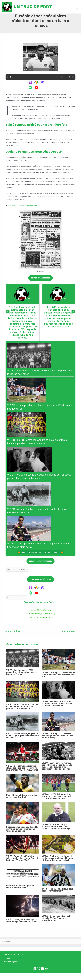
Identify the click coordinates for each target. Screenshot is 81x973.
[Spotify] (31, 87)
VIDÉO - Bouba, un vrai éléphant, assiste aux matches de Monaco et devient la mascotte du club (57, 858)
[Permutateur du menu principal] (77, 7)
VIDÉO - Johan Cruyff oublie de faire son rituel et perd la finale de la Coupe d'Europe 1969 (22, 858)
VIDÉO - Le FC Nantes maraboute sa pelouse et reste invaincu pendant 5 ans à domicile (22, 706)
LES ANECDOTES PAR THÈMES (40, 561)
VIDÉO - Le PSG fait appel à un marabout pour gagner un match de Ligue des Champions (57, 796)
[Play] (8, 77)
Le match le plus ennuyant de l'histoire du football (20, 886)
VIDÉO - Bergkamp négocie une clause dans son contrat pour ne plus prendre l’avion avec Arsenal (22, 768)
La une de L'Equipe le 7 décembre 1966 (22, 205)
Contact (6, 958)
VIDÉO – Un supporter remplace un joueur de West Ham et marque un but (58, 675)
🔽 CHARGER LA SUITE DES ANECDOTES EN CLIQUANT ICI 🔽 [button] (40, 552)
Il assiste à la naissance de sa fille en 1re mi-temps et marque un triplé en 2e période (22, 829)
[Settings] (72, 77)
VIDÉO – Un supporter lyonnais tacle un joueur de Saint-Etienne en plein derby (57, 736)
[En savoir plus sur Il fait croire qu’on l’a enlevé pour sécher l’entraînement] (58, 875)
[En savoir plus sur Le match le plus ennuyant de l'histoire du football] (22, 873)
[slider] (32, 77)
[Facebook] (34, 968)
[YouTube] (37, 87)
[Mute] (61, 77)
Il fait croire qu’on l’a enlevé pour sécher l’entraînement (57, 890)
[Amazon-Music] (43, 82)
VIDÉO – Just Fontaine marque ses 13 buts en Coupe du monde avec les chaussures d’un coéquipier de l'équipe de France (57, 766)
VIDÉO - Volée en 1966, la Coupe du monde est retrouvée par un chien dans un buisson (57, 703)
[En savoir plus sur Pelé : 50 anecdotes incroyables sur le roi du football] (22, 783)
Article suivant (70, 631)
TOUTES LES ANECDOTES (40, 278)
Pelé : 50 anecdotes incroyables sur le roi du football (21, 796)
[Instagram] (42, 968)
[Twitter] (38, 968)
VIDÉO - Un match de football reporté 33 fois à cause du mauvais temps (56, 918)
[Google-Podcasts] (37, 82)
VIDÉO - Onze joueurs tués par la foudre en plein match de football (22, 920)
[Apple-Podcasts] (31, 82)
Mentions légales (10, 961)
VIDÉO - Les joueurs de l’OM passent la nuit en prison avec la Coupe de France (21, 672)
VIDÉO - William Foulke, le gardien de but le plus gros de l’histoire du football (22, 736)
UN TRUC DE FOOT (33, 6)
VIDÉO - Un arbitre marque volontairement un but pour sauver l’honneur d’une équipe (56, 826)
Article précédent (11, 631)
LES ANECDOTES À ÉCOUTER (40, 579)
